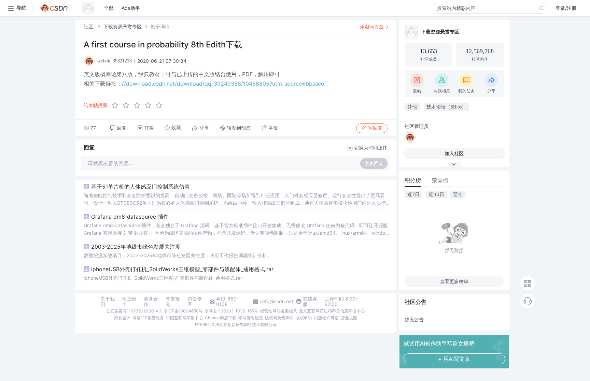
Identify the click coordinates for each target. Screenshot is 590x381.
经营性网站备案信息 (278, 310)
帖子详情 (160, 26)
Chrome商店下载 (220, 317)
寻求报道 (173, 301)
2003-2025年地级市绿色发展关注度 (136, 246)
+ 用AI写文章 (454, 358)
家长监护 (122, 317)
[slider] (139, 105)
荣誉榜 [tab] (440, 180)
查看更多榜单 (454, 281)
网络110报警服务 (148, 317)
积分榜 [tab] (413, 180)
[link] (89, 26)
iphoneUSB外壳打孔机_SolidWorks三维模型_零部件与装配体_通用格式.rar (182, 269)
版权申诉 (304, 317)
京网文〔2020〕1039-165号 (231, 310)
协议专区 (194, 301)
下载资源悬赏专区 (122, 26)
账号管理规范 (250, 317)
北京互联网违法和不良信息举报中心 (332, 310)
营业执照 (349, 317)
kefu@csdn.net (276, 301)
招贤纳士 (129, 301)
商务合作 (151, 301)
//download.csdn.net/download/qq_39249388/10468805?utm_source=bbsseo (223, 83)
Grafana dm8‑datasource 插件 (130, 216)
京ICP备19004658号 (183, 310)
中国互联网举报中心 (184, 317)
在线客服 (310, 301)
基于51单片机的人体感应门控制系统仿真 (140, 186)
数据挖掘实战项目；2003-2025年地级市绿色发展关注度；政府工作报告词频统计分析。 (178, 255)
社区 (89, 26)
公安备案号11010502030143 (133, 310)
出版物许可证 (326, 317)
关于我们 (107, 301)
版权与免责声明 (279, 317)
